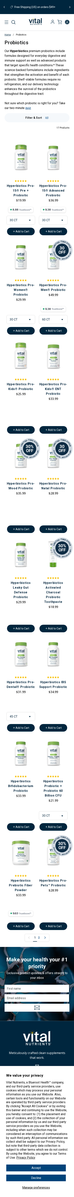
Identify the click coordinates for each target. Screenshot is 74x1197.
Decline (36, 1178)
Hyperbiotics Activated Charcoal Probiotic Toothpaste (53, 592)
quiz (28, 108)
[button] (13, 22)
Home (8, 34)
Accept (36, 1168)
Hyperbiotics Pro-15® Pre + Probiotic (21, 190)
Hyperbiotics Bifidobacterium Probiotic (20, 786)
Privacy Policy (25, 1157)
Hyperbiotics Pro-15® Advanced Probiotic (53, 190)
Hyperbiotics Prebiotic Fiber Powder (21, 885)
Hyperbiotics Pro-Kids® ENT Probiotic (53, 389)
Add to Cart (22, 231)
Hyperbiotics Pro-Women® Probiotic (21, 289)
